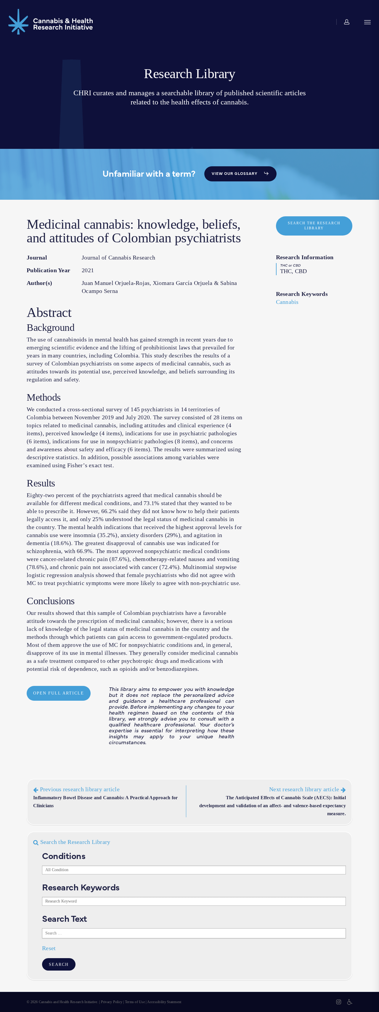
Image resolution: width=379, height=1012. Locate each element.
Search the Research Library (74, 842)
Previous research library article (105, 797)
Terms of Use (135, 1002)
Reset (49, 948)
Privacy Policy (112, 1002)
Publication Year (48, 270)
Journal (37, 257)
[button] (367, 21)
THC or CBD (290, 265)
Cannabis (287, 302)
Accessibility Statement (164, 1002)
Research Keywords (302, 294)
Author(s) (39, 283)
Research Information (305, 257)
